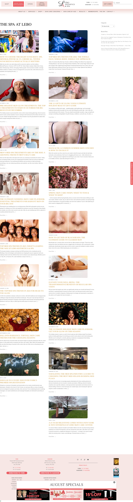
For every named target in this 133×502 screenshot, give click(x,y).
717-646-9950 (95, 4)
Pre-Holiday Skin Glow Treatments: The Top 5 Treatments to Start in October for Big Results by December (22, 108)
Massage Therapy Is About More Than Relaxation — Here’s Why (115, 45)
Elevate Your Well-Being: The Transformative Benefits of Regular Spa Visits (70, 284)
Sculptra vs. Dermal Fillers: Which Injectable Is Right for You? (115, 34)
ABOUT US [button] (21, 11)
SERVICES (31, 11)
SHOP (40, 11)
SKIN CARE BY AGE (69, 11)
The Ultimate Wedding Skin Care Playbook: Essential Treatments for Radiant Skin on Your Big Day (22, 201)
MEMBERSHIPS (93, 11)
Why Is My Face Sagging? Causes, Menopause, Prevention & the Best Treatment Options (116, 38)
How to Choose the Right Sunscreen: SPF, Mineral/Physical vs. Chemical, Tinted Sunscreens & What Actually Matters (21, 59)
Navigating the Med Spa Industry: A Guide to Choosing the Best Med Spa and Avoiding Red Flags (71, 376)
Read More (2, 74)
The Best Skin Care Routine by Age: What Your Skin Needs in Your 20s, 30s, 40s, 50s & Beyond (116, 42)
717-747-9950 (93, 2)
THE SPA (102, 11)
